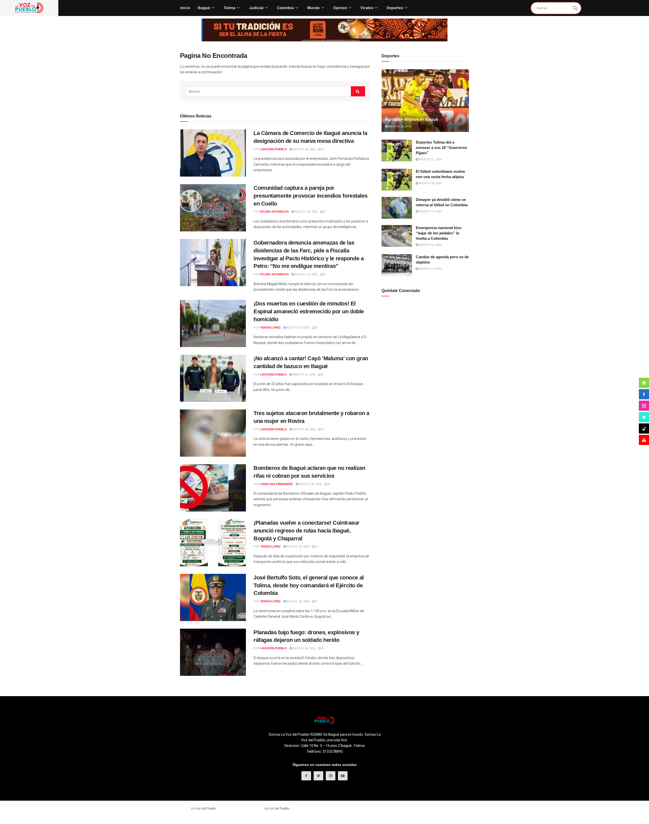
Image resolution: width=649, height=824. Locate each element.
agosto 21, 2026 (430, 159)
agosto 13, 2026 (430, 268)
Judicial (256, 8)
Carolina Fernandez (276, 484)
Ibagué (204, 8)
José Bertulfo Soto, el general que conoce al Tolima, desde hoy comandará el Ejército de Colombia (309, 585)
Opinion (340, 8)
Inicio (185, 8)
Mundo (313, 8)
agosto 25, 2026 (310, 484)
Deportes (395, 8)
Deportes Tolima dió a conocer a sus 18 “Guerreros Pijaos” (441, 147)
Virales (366, 8)
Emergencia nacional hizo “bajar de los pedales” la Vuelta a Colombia (438, 233)
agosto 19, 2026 (430, 211)
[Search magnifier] (575, 8)
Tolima (230, 8)
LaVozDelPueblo (273, 149)
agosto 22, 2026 (399, 126)
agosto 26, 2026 (303, 149)
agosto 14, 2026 (430, 245)
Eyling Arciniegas (274, 211)
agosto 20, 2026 (430, 183)
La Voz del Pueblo (203, 808)
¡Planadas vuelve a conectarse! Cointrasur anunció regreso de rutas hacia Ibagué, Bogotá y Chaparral (306, 531)
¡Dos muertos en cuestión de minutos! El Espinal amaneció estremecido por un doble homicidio (309, 311)
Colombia (285, 8)
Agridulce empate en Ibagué (411, 119)
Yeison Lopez (270, 327)
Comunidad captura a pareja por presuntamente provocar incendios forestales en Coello (310, 196)
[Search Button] (358, 91)
